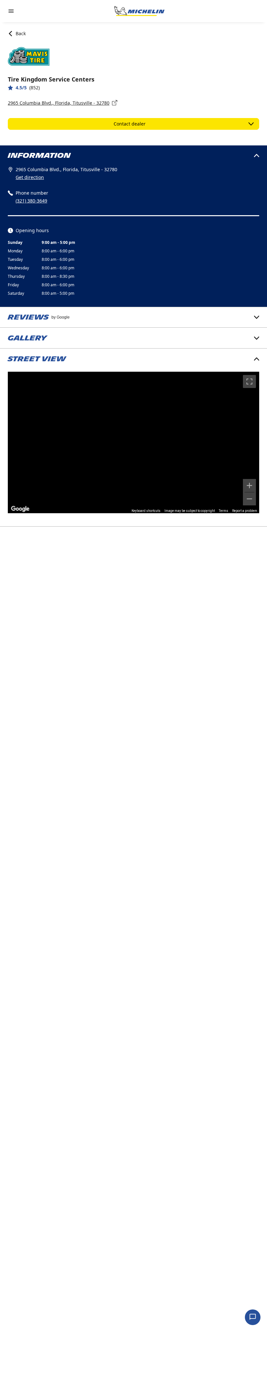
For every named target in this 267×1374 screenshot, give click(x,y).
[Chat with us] (252, 1317)
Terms (223, 511)
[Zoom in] (249, 485)
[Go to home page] (139, 11)
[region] (133, 442)
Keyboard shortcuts (146, 511)
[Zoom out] (249, 498)
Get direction (30, 177)
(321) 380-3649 (31, 201)
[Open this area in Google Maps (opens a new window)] (20, 509)
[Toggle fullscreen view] (249, 381)
